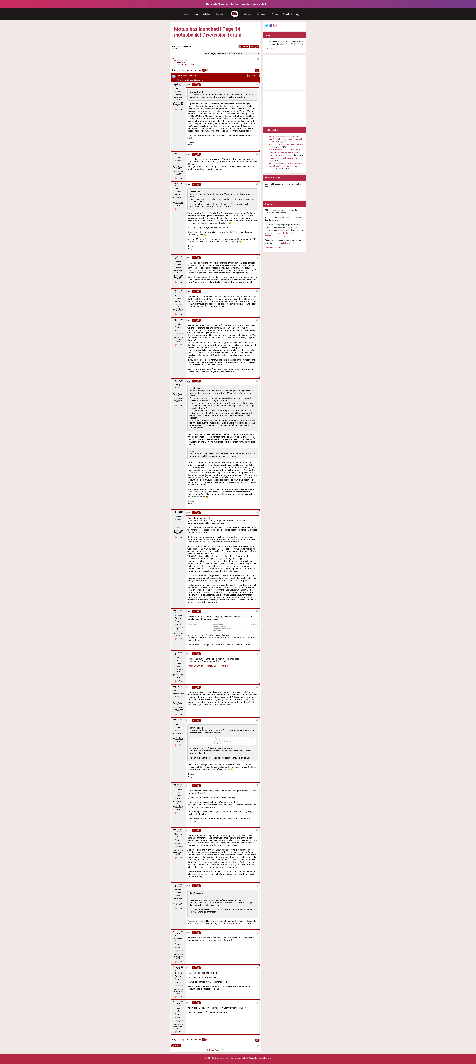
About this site (265, 1058)
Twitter (191, 80)
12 (196, 70)
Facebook (182, 80)
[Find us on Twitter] (266, 25)
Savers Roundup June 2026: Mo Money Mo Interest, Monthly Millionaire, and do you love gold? (286, 166)
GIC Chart (248, 14)
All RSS (177, 1046)
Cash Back (287, 14)
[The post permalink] (194, 84)
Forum (195, 14)
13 (200, 70)
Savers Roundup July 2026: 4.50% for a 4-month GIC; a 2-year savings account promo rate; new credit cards (285, 152)
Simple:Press (214, 1050)
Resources (262, 14)
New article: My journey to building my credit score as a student (236, 4)
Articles (206, 14)
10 (188, 70)
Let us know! (288, 243)
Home (185, 14)
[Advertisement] (284, 72)
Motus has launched (186, 64)
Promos (274, 14)
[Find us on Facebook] (271, 25)
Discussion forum (180, 60)
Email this (199, 80)
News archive (270, 49)
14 (204, 70)
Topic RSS (255, 76)
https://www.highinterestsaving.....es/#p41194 (208, 666)
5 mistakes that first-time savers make (284, 158)
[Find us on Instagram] (275, 25)
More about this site (273, 248)
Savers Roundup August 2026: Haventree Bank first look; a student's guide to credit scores (285, 139)
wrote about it (233, 923)
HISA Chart (219, 14)
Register (245, 47)
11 (192, 70)
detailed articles (284, 230)
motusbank (180, 62)
